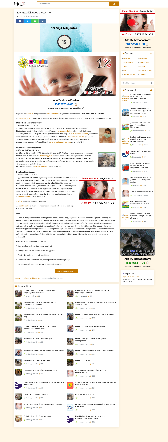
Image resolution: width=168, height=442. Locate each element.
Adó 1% (19, 201)
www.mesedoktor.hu (79, 134)
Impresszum (127, 277)
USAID (126, 66)
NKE (124, 70)
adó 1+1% (30, 113)
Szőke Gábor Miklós (146, 70)
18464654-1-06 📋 (137, 263)
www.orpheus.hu (41, 166)
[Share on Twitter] (27, 21)
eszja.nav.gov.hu (25, 118)
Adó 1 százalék (53, 113)
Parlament (126, 58)
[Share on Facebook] (20, 21)
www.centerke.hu (64, 131)
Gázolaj (142, 66)
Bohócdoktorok (24, 197)
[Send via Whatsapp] (35, 21)
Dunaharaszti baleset (131, 74)
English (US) (129, 274)
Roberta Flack (144, 62)
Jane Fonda (143, 58)
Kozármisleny (128, 62)
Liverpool (143, 74)
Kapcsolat (135, 277)
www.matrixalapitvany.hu (60, 142)
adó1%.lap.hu (24, 206)
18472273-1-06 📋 (66, 104)
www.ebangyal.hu (46, 155)
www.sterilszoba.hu (76, 136)
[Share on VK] (42, 21)
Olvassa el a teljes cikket (65, 271)
